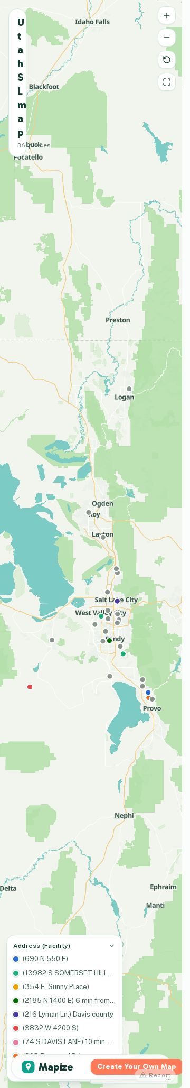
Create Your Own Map (136, 1066)
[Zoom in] (167, 15)
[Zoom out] (167, 38)
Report (160, 1075)
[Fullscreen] (167, 82)
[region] (91, 544)
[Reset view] (167, 60)
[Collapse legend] (112, 945)
